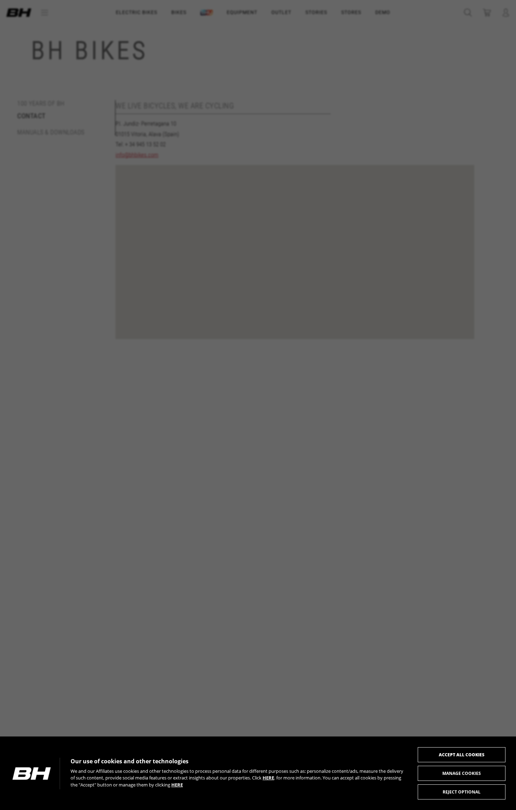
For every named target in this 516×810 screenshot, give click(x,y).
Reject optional (462, 792)
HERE (268, 778)
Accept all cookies (461, 755)
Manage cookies (461, 773)
